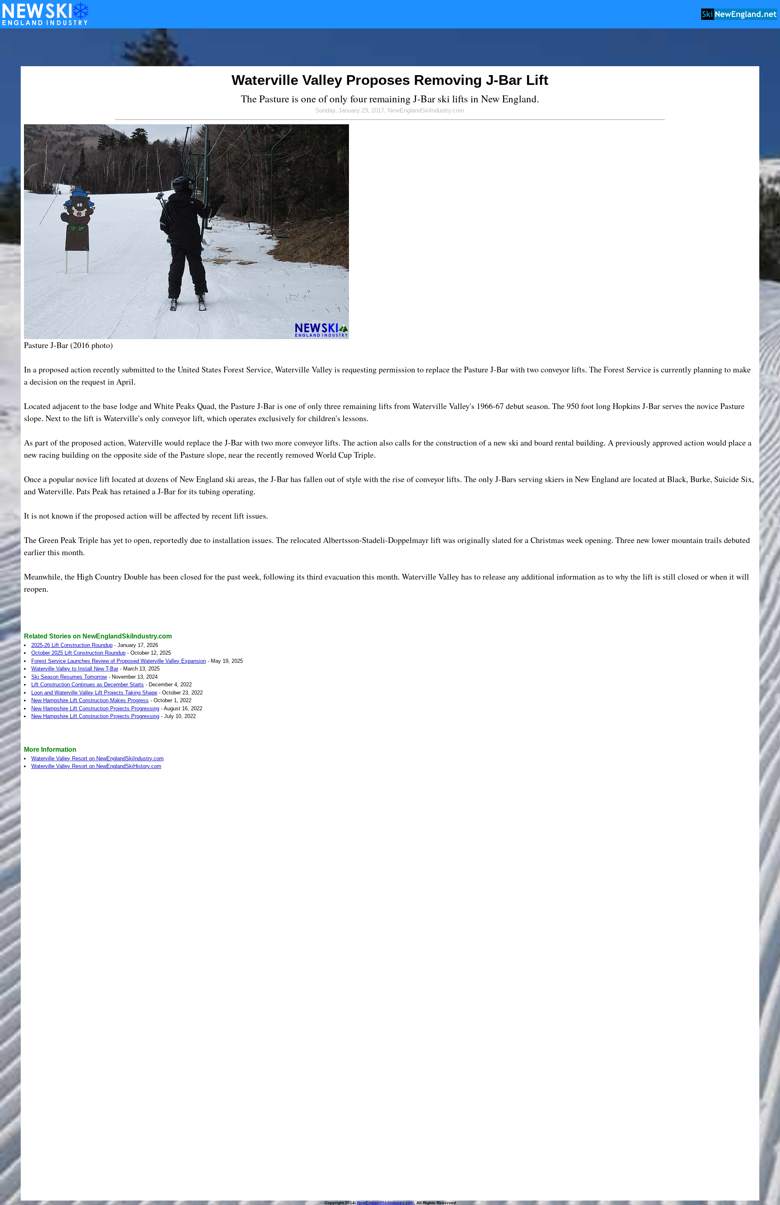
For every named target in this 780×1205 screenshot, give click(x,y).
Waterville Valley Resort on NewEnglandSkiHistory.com (96, 766)
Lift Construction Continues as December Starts (87, 684)
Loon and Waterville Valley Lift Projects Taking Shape (94, 693)
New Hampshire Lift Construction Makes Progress (90, 700)
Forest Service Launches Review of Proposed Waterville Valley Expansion (118, 661)
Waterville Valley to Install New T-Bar (74, 669)
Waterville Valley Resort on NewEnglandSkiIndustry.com (97, 758)
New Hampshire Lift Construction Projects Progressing (95, 708)
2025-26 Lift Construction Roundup (72, 645)
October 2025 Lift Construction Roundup (78, 653)
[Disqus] (390, 887)
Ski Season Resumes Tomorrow (69, 677)
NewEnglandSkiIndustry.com (385, 1203)
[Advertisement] (390, 48)
